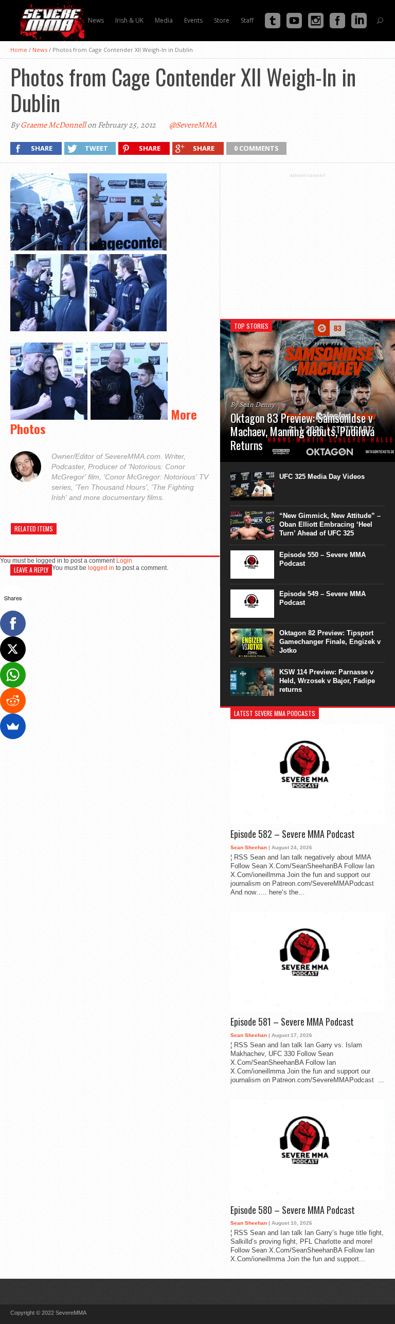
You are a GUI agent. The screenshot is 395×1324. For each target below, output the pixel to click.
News (39, 49)
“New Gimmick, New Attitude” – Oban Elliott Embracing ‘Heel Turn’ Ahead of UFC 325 (330, 524)
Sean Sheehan (248, 847)
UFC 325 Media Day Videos (322, 476)
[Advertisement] (307, 242)
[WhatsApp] (13, 675)
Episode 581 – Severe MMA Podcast (292, 1022)
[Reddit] (13, 700)
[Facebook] (13, 623)
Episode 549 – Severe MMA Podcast (322, 598)
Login (124, 560)
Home (18, 49)
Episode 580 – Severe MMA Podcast (292, 1210)
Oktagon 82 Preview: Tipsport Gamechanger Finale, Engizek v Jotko (330, 641)
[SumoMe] (13, 726)
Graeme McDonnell (53, 125)
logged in (101, 567)
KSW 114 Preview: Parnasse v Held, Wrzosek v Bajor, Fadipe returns (327, 680)
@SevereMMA (193, 125)
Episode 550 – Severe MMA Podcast (322, 559)
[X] (13, 649)
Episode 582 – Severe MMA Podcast (292, 834)
